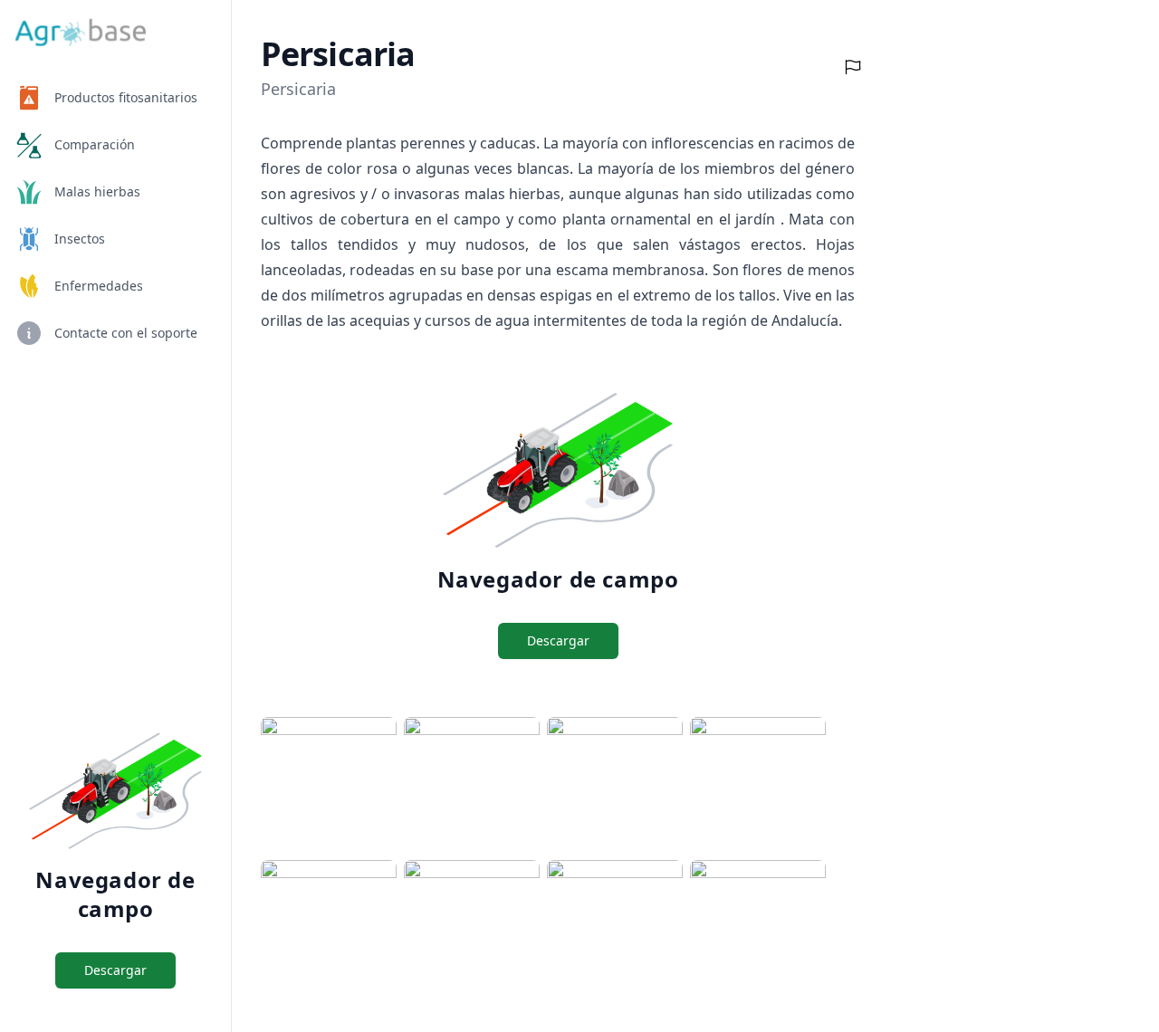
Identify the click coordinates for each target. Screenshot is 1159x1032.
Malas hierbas (97, 191)
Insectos (79, 238)
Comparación (94, 144)
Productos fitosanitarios (125, 97)
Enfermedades (98, 285)
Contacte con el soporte (125, 332)
